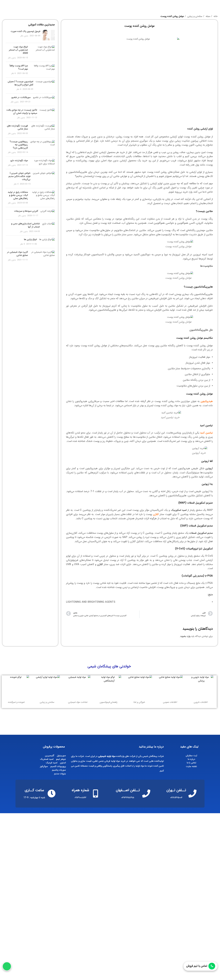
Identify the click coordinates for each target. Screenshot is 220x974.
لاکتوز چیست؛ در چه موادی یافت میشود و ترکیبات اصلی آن (21, 111)
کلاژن (100, 564)
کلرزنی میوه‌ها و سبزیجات (26, 211)
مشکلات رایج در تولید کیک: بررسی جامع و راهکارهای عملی (18, 195)
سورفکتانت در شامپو (21, 97)
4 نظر (19, 89)
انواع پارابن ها (30, 239)
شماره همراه (80, 790)
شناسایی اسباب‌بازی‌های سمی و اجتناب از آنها (25, 225)
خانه (215, 16)
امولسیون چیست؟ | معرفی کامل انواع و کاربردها (20, 83)
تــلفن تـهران (176, 790)
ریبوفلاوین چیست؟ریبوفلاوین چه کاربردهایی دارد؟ (19, 145)
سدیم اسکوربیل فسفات (201, 533)
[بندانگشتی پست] (49, 35)
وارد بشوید (185, 636)
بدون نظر (24, 35)
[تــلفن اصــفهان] (146, 793)
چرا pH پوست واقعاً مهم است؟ (19, 67)
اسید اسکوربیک (179, 510)
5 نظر (22, 244)
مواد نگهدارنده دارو (19, 160)
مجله (207, 16)
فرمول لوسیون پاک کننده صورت (25, 31)
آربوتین (209, 468)
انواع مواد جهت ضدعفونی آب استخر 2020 (18, 50)
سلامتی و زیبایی (194, 16)
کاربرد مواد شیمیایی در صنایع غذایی (17, 253)
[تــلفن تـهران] (192, 793)
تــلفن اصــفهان (128, 790)
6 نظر (13, 73)
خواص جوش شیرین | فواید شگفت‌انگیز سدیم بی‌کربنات (19, 176)
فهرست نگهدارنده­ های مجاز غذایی (17, 127)
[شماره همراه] (95, 793)
